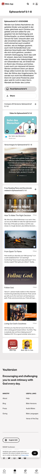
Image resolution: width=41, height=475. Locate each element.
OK (35, 453)
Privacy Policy (25, 455)
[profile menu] (35, 4)
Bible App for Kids (27, 350)
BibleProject (12, 138)
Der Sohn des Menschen (19, 136)
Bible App (13, 350)
